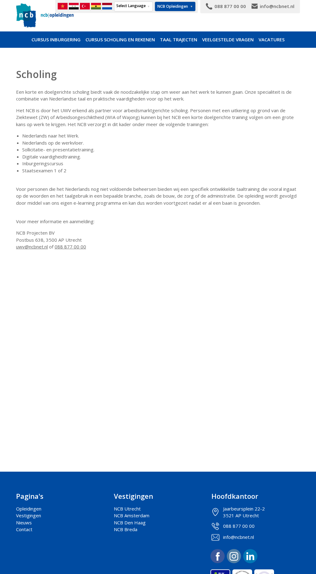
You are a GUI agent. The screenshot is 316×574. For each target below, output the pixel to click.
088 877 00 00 (70, 247)
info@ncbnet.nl (238, 537)
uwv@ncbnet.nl (32, 247)
